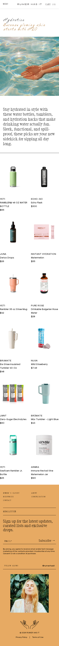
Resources (8, 497)
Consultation (38, 497)
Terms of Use (37, 637)
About (34, 493)
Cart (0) (50, 5)
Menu (5, 4)
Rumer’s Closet (11, 493)
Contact (7, 500)
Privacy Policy (21, 637)
